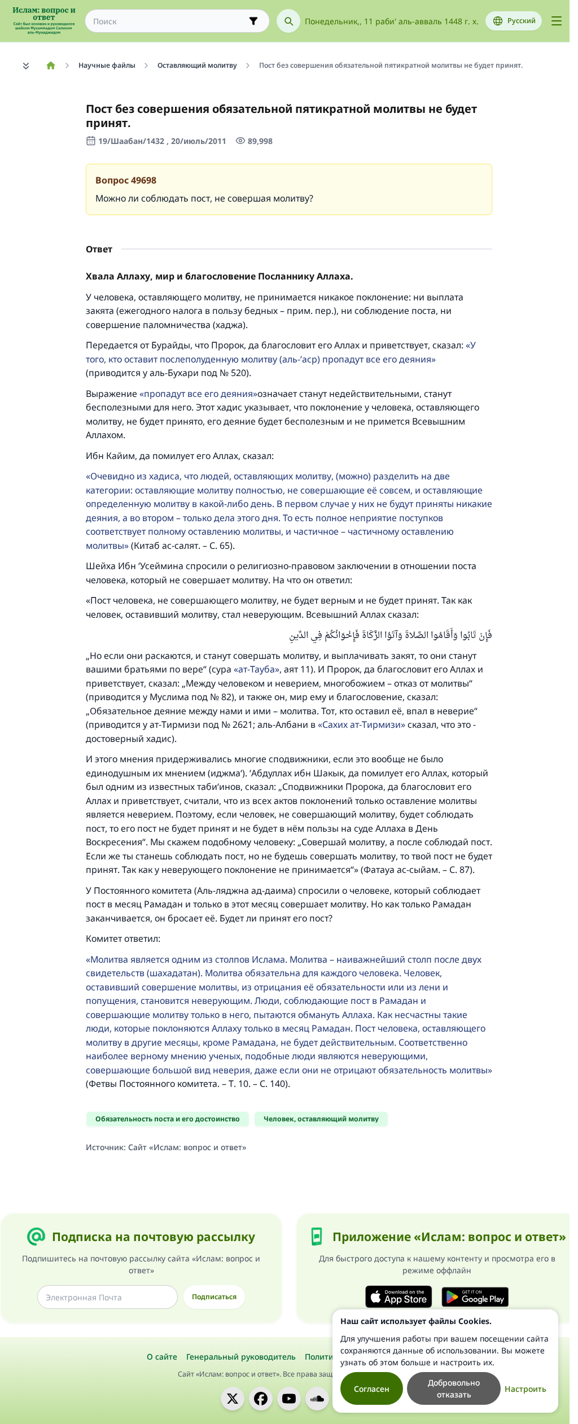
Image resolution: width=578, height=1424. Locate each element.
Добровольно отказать (454, 1388)
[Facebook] (261, 1398)
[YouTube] (289, 1398)
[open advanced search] (253, 21)
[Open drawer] (556, 21)
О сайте (162, 1356)
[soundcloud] (317, 1398)
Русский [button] (521, 20)
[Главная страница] (50, 65)
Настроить (525, 1388)
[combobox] (169, 21)
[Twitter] (232, 1398)
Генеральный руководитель (241, 1356)
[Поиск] (288, 21)
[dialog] (445, 1361)
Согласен (371, 1388)
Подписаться (214, 1296)
